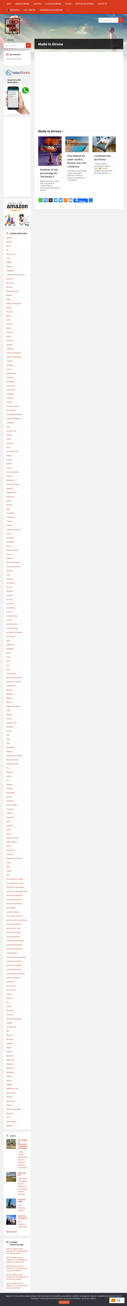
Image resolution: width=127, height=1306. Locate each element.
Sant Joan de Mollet (13, 924)
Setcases (9, 998)
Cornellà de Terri (12, 451)
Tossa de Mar (11, 1027)
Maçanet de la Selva (13, 681)
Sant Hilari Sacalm (12, 912)
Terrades (9, 1015)
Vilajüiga (9, 1084)
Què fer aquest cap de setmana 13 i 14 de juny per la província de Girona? (17, 1285)
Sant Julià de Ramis (13, 936)
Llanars (8, 653)
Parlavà (9, 776)
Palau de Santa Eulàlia (14, 756)
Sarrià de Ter (11, 986)
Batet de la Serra (12, 291)
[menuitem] (9, 3)
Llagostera (10, 644)
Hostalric (9, 571)
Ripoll (8, 846)
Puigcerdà (10, 817)
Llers (8, 665)
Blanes (8, 316)
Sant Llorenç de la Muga (15, 941)
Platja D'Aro (10, 801)
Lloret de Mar (11, 673)
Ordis (8, 739)
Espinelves (10, 497)
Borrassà (9, 332)
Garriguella (10, 542)
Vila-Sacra (9, 1056)
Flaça (8, 509)
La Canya (9, 599)
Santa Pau (9, 982)
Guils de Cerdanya (13, 562)
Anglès (8, 262)
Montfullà (9, 727)
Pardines (9, 772)
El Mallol (9, 476)
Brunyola (9, 340)
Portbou (9, 813)
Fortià (8, 534)
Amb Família (22, 1181)
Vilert (8, 1117)
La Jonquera (10, 608)
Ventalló (9, 1043)
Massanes (10, 694)
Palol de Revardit (12, 764)
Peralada (9, 788)
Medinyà (9, 698)
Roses (8, 862)
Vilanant (9, 1105)
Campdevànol (11, 373)
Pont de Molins (11, 805)
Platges (21, 1210)
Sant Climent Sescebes (14, 883)
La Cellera (9, 603)
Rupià (8, 866)
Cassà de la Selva (12, 406)
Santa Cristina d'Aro (13, 978)
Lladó (8, 640)
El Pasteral (10, 480)
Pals (7, 768)
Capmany (9, 398)
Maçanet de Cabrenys (14, 677)
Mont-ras (9, 719)
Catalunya (9, 422)
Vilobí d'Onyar (11, 1121)
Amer (8, 258)
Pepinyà (9, 784)
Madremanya (11, 686)
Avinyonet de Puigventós (15, 275)
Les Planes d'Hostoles (14, 632)
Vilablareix (10, 1064)
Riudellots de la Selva (14, 858)
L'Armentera (10, 583)
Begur (8, 299)
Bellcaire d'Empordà (13, 303)
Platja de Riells (21, 1200)
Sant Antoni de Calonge (14, 879)
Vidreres (9, 1051)
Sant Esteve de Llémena (15, 887)
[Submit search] (120, 20)
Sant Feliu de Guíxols (13, 899)
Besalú (8, 307)
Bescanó (9, 312)
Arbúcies (9, 266)
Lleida (8, 661)
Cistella (9, 435)
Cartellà (9, 402)
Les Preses (10, 636)
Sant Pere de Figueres (23, 1217)
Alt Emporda (10, 254)
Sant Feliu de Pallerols (14, 903)
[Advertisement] (78, 73)
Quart (8, 821)
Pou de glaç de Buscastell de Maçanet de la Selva (23, 1144)
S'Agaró (9, 871)
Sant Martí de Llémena (14, 949)
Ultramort (9, 1039)
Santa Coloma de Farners (15, 973)
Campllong (10, 381)
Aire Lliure (23, 1178)
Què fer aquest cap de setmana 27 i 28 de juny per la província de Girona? (17, 1268)
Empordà (9, 488)
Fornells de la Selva (13, 529)
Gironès (9, 554)
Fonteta (9, 521)
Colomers (9, 443)
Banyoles (9, 279)
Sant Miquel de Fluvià (14, 961)
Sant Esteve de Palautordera (16, 891)
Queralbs (9, 825)
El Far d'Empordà (12, 472)
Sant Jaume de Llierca (14, 916)
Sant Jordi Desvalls (13, 932)
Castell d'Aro (11, 410)
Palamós (9, 751)
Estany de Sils (22, 1174)
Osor (8, 743)
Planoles (9, 797)
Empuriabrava (11, 492)
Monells (9, 714)
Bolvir (8, 320)
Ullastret (9, 1035)
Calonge (9, 361)
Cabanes (9, 344)
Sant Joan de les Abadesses (16, 920)
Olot (7, 735)
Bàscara (9, 287)
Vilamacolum (10, 1093)
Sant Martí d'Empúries (14, 945)
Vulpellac (9, 1125)
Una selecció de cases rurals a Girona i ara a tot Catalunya (76, 161)
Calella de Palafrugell (14, 357)
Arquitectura (22, 1157)
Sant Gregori (11, 908)
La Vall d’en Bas (11, 624)
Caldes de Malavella (13, 353)
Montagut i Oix (11, 723)
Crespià (9, 459)
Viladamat (9, 1068)
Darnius (9, 468)
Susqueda (10, 1010)
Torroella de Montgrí (13, 1019)
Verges (9, 1047)
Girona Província (12, 550)
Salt (7, 875)
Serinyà (9, 994)
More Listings (11, 1232)
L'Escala (9, 587)
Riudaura (9, 854)
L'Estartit (9, 591)
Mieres (8, 702)
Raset (8, 834)
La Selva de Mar (12, 616)
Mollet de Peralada (13, 706)
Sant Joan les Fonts (13, 928)
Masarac (9, 690)
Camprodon (10, 386)
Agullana (9, 237)
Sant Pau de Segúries (14, 965)
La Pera (9, 612)
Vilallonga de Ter (12, 1088)
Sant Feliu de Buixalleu (14, 895)
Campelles (10, 377)
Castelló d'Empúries (13, 418)
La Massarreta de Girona (102, 157)
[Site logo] (12, 26)
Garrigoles (10, 538)
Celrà (8, 427)
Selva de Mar (11, 990)
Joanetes (9, 579)
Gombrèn (9, 558)
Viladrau (9, 1076)
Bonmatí (9, 324)
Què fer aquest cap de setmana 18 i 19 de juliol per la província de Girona (17, 1251)
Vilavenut (9, 1113)
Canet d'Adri (10, 390)
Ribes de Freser (12, 838)
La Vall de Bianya (12, 628)
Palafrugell (10, 747)
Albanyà (9, 242)
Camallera (10, 365)
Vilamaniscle (10, 1101)
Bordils (8, 328)
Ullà (7, 1031)
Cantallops (10, 394)
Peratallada (10, 793)
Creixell (9, 455)
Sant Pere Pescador (13, 969)
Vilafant (9, 1080)
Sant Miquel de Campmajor (16, 957)
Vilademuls (10, 1072)
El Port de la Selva (12, 484)
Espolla (9, 501)
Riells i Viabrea (11, 842)
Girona (8, 546)
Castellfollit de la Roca (14, 414)
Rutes (25, 1167)
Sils (7, 1002)
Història (21, 1165)
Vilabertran (10, 1060)
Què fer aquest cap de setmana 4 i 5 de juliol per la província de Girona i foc (16, 1259)
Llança (8, 657)
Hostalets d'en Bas (13, 566)
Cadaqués (10, 349)
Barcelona (10, 283)
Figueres (9, 505)
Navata (8, 731)
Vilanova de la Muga (13, 1109)
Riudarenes (10, 850)
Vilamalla (9, 1097)
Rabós (8, 830)
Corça (8, 447)
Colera (8, 439)
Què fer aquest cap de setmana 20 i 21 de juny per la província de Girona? (17, 1277)
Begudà (9, 295)
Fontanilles (10, 513)
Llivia (8, 669)
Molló (8, 710)
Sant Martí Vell (11, 953)
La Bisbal (9, 595)
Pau (7, 780)
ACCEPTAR (64, 1302)
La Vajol (9, 620)
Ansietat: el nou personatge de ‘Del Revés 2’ (49, 173)
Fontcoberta (11, 517)
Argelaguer (10, 270)
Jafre (8, 575)
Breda (8, 336)
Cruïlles (9, 464)
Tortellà (9, 1023)
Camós (8, 369)
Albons (8, 246)
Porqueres (10, 809)
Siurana (9, 1006)
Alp (7, 250)
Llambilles (10, 649)
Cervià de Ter (11, 431)
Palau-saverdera (12, 760)
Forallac (9, 525)
